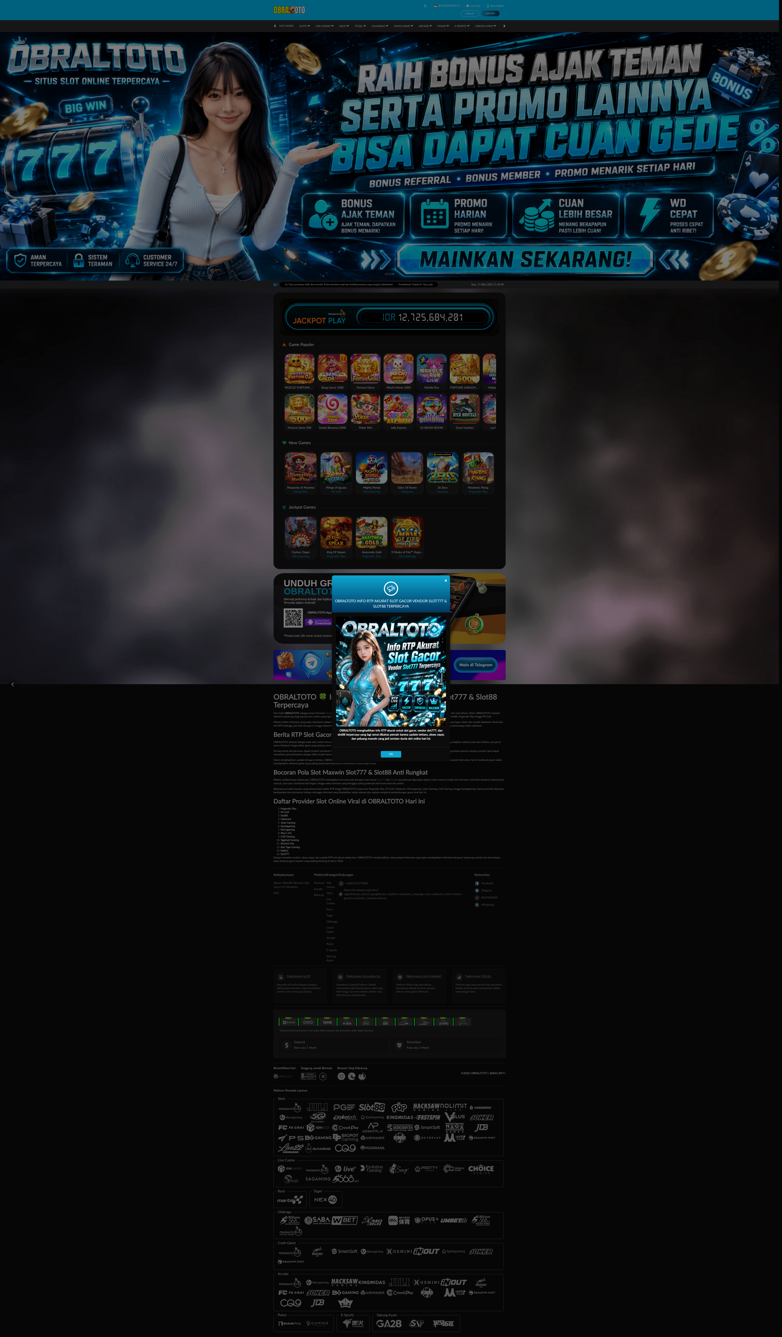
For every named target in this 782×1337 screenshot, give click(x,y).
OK (391, 754)
